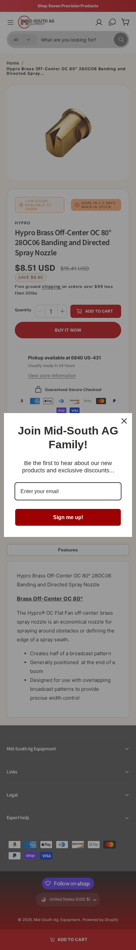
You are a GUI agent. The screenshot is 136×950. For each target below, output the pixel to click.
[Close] (124, 421)
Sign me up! (68, 517)
